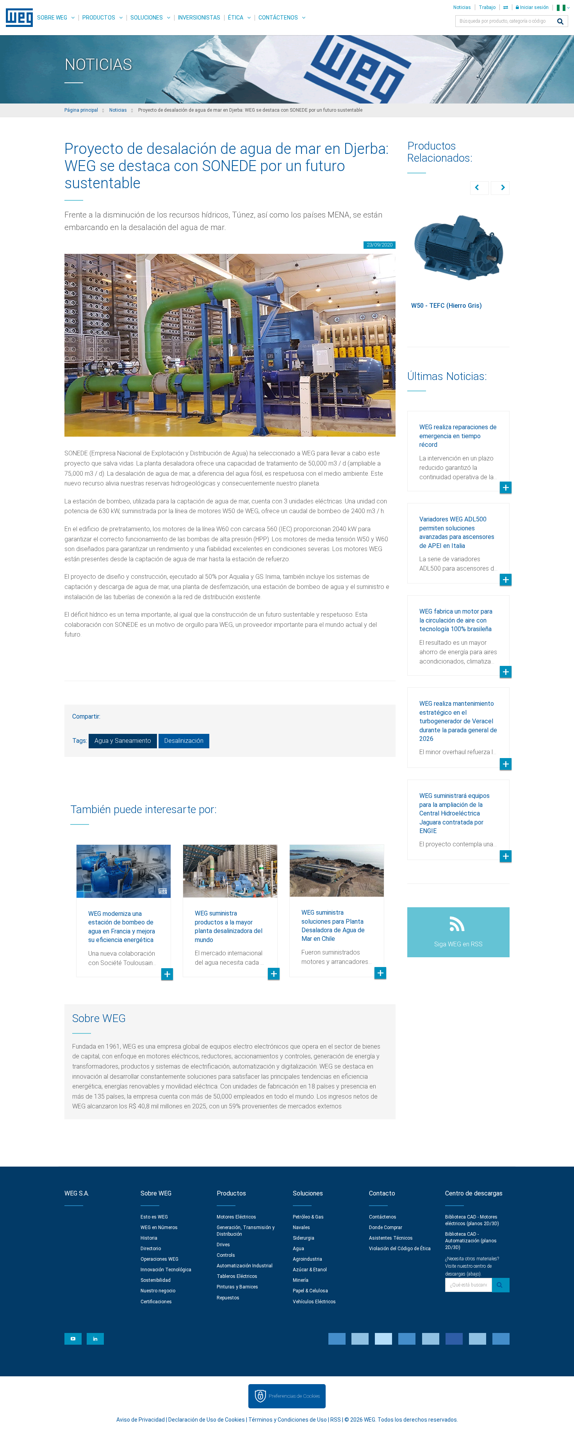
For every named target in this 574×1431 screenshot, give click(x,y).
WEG (16, 17)
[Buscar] (560, 22)
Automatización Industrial (245, 1266)
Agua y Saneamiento (122, 740)
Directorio (151, 1248)
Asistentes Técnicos (391, 1238)
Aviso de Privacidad (140, 1420)
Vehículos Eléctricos (314, 1301)
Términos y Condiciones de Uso (287, 1420)
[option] (123, 905)
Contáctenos (278, 17)
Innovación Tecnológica (166, 1269)
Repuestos (228, 1298)
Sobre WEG (52, 17)
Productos (98, 17)
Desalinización (183, 740)
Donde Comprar (385, 1227)
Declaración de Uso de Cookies (206, 1420)
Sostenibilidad (156, 1280)
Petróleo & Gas (308, 1217)
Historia (149, 1238)
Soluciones (146, 17)
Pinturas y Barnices (237, 1287)
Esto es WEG (154, 1217)
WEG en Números (159, 1227)
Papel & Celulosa (310, 1291)
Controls (226, 1255)
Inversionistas (199, 17)
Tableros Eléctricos (237, 1276)
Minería (300, 1280)
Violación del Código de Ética (400, 1248)
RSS (335, 1420)
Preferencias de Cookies (294, 1396)
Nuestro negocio (158, 1291)
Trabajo (487, 7)
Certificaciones (156, 1301)
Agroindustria (307, 1259)
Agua (298, 1248)
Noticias (462, 7)
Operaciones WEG (159, 1259)
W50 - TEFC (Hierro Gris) (446, 305)
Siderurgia (303, 1238)
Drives (223, 1244)
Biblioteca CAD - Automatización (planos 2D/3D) (471, 1240)
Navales (301, 1227)
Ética (235, 17)
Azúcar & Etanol (310, 1269)
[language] (563, 7)
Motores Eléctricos (236, 1217)
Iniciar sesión (534, 7)
